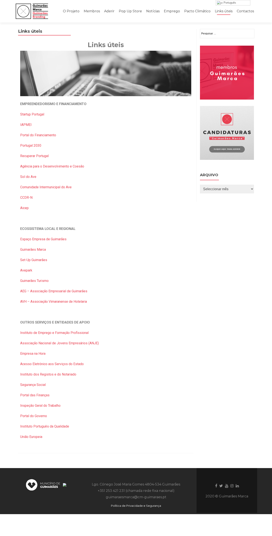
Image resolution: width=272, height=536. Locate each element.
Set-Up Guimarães (33, 260)
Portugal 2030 (30, 145)
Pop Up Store (130, 11)
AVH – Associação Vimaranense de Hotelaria (53, 302)
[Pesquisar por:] (227, 33)
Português (229, 2)
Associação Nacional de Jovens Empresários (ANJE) (59, 343)
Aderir (109, 11)
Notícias (153, 11)
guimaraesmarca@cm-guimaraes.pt (136, 497)
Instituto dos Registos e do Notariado (48, 374)
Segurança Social (33, 385)
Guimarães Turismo (35, 281)
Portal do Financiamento (38, 135)
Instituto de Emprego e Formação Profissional (54, 333)
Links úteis (223, 11)
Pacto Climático (197, 11)
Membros (92, 11)
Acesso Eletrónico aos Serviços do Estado (52, 364)
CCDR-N (26, 198)
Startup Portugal (32, 114)
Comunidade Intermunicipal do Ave (46, 187)
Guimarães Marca (33, 250)
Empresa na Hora (32, 354)
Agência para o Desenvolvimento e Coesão (52, 166)
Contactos (245, 11)
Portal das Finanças (35, 395)
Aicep (24, 208)
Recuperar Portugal (34, 156)
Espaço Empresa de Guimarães (43, 239)
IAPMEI (26, 125)
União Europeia (31, 437)
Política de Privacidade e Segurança (136, 505)
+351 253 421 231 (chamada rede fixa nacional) (136, 491)
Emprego (172, 11)
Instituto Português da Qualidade (44, 426)
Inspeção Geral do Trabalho (40, 406)
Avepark (26, 270)
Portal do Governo (33, 416)
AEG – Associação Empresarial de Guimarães (54, 291)
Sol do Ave (28, 177)
